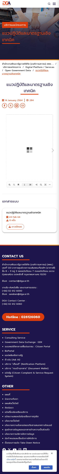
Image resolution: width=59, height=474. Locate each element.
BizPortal (9, 351)
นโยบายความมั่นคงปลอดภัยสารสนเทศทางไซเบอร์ (28, 425)
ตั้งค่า (34, 467)
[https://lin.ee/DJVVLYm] (25, 450)
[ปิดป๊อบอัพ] (52, 453)
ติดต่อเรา (9, 407)
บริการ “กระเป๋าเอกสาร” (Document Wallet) (26, 368)
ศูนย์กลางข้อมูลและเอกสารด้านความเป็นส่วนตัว (27, 429)
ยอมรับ (47, 467)
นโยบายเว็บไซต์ (12, 421)
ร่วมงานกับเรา (11, 399)
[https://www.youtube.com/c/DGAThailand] (14, 450)
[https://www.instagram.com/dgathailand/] (20, 450)
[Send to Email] (22, 105)
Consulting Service (15, 337)
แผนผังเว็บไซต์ (11, 403)
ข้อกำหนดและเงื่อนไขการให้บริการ (21, 438)
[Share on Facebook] (4, 105)
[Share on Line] (16, 105)
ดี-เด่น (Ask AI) (12, 359)
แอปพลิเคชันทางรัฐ (14, 355)
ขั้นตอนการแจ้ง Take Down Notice (22, 442)
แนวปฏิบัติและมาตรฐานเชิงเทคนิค (23, 212)
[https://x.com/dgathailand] (9, 450)
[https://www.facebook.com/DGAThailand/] (4, 450)
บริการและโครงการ (15, 25)
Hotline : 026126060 (23, 317)
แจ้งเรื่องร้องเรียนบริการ (16, 412)
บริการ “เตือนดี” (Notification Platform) (25, 364)
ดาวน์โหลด (16, 226)
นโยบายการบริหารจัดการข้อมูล (19, 434)
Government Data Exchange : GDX (23, 342)
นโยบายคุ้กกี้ (11, 459)
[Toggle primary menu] (54, 4)
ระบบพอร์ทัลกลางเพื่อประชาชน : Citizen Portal (27, 346)
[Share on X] (10, 105)
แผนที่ (7, 394)
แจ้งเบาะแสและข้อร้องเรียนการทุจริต (22, 416)
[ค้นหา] (49, 3)
